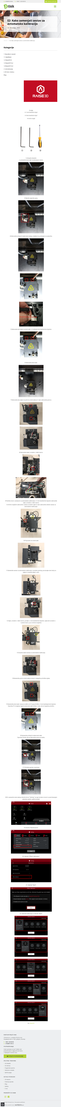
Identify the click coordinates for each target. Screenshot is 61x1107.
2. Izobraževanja (8, 69)
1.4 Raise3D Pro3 (8, 66)
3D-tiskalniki (8, 1063)
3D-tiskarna (7, 1079)
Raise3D (32, 1023)
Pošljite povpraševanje (15, 1056)
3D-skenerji (7, 1065)
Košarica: (51, 1)
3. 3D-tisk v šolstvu (9, 72)
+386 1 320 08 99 (21, 1)
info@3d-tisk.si (9, 1)
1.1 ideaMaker (8, 57)
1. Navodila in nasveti (9, 54)
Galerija (6, 1086)
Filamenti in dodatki (9, 1070)
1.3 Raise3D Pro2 (8, 63)
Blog (5, 75)
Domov (5, 40)
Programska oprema (10, 1068)
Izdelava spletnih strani (9, 1105)
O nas (6, 1088)
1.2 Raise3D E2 (8, 60)
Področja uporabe (9, 1081)
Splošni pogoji (8, 1072)
